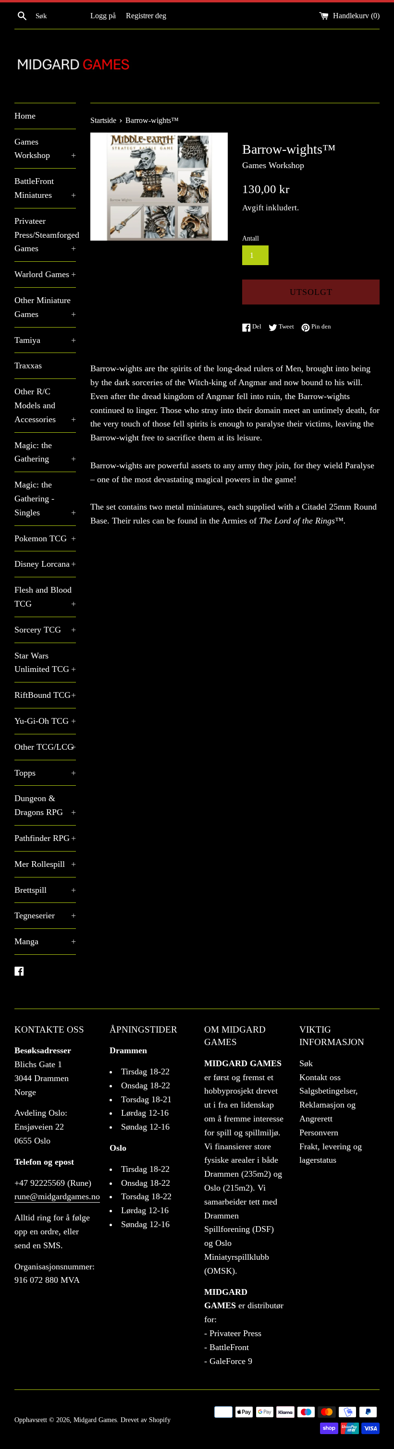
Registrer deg (146, 16)
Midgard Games (95, 1420)
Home (25, 116)
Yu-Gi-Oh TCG (45, 721)
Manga (45, 941)
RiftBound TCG (45, 695)
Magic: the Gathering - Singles (45, 498)
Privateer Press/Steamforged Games (45, 235)
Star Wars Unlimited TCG (45, 662)
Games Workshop (45, 148)
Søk (306, 1063)
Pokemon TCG (45, 538)
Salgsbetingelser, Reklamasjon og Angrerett (328, 1104)
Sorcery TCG (45, 629)
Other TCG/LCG (45, 747)
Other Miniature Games (45, 307)
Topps (45, 773)
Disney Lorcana (45, 564)
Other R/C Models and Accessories (45, 405)
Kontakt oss (320, 1077)
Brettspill (45, 890)
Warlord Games (45, 274)
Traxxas (28, 365)
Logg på (103, 16)
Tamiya (45, 340)
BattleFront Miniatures (45, 188)
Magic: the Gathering (45, 452)
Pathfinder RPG (45, 838)
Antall (250, 238)
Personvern (318, 1132)
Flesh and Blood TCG (45, 597)
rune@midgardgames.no (57, 1196)
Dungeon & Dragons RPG (45, 805)
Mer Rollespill (45, 864)
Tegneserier (45, 915)
